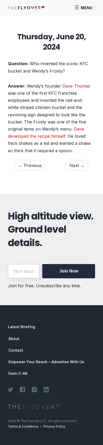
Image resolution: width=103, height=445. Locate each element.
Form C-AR (17, 373)
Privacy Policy (54, 426)
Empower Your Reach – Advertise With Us (46, 362)
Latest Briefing (21, 326)
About (13, 339)
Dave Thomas (76, 86)
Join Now (68, 271)
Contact (15, 350)
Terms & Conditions (23, 426)
